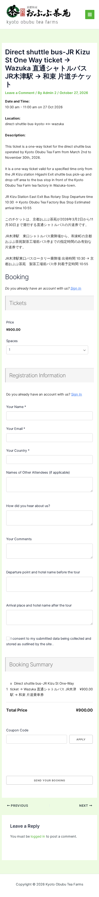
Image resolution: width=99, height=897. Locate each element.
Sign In (75, 288)
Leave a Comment (20, 93)
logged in (38, 836)
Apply (81, 739)
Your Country (17, 450)
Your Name (16, 407)
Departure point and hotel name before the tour (43, 572)
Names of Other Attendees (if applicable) (38, 472)
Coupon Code (17, 730)
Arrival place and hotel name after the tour (39, 605)
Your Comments (19, 539)
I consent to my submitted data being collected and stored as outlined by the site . (48, 641)
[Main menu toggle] (89, 14)
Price (10, 322)
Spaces (12, 341)
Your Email (15, 429)
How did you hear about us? (28, 506)
